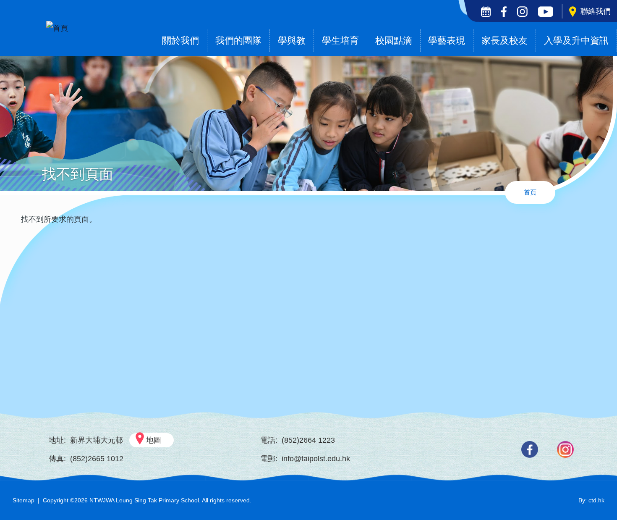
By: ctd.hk (591, 500)
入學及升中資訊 (576, 40)
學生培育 (340, 40)
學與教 (292, 40)
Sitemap (23, 500)
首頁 (530, 192)
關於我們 (180, 40)
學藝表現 (446, 40)
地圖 (153, 440)
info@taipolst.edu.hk (316, 458)
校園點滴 (393, 40)
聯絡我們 (595, 11)
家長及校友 (504, 40)
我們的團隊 (238, 40)
